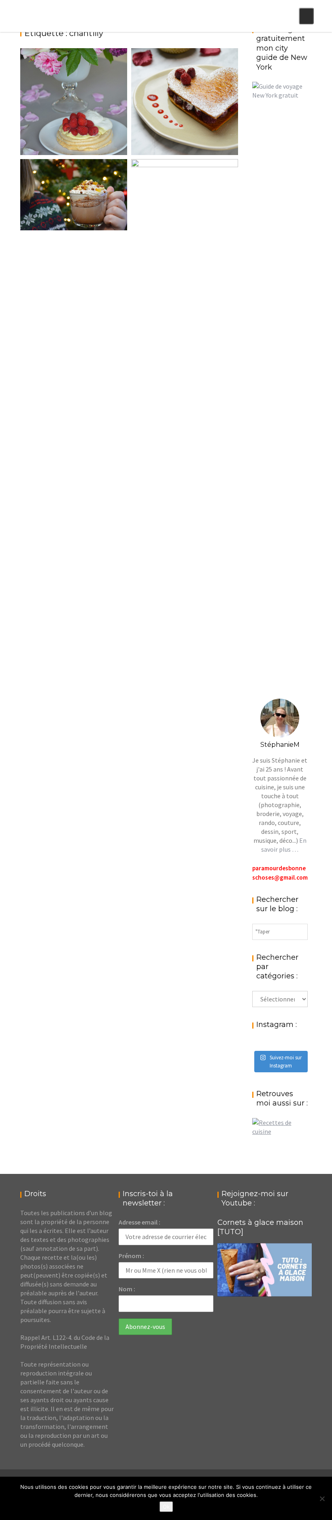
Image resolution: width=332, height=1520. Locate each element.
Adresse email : (139, 1222)
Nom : (127, 1289)
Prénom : (131, 1256)
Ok (166, 1506)
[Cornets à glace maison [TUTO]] (264, 1269)
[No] (322, 1498)
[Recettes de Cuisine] (280, 1131)
